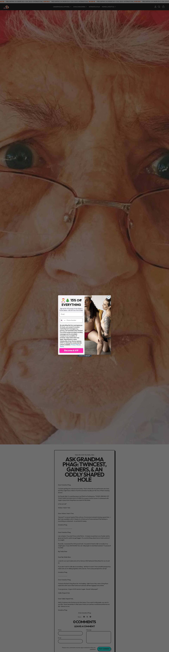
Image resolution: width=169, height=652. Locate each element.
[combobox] (63, 320)
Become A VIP (71, 350)
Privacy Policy (75, 345)
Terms (62, 346)
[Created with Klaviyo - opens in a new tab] (84, 356)
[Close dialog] (108, 297)
